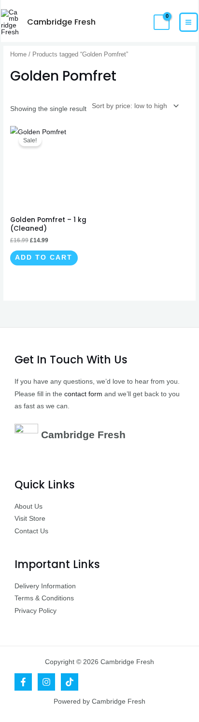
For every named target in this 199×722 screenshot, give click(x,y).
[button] (138, 22)
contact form (83, 394)
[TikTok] (69, 682)
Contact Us (31, 531)
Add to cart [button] (43, 257)
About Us (28, 506)
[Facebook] (23, 682)
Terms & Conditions (44, 598)
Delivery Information (45, 586)
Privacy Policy (35, 610)
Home (18, 54)
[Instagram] (46, 682)
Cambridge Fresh (61, 22)
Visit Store (29, 518)
